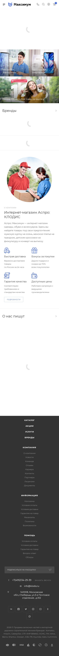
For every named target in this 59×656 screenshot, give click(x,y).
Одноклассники (48, 609)
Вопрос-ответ (29, 553)
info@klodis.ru (31, 586)
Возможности (29, 525)
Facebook (18, 609)
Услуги (29, 432)
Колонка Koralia (29, 23)
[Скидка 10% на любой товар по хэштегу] (29, 89)
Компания (29, 447)
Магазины (29, 501)
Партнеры (29, 477)
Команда (29, 461)
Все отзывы (56, 316)
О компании (29, 453)
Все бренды (56, 111)
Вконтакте (11, 609)
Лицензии (29, 481)
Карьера (29, 469)
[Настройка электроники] (15, 62)
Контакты (29, 473)
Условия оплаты (29, 505)
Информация (29, 495)
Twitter (26, 609)
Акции (29, 426)
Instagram (33, 609)
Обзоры (29, 557)
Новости (29, 457)
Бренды (29, 437)
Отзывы (29, 465)
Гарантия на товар (29, 513)
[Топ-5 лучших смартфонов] (44, 62)
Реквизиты (29, 517)
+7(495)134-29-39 (21, 580)
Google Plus (29, 616)
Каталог (29, 420)
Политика (29, 521)
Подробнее (23, 40)
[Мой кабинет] (48, 4)
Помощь (29, 535)
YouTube (40, 609)
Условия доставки (29, 509)
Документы (29, 485)
